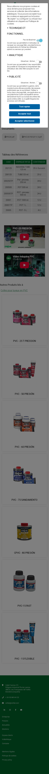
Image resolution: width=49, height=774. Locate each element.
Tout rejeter (24, 106)
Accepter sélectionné (24, 121)
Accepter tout (24, 113)
